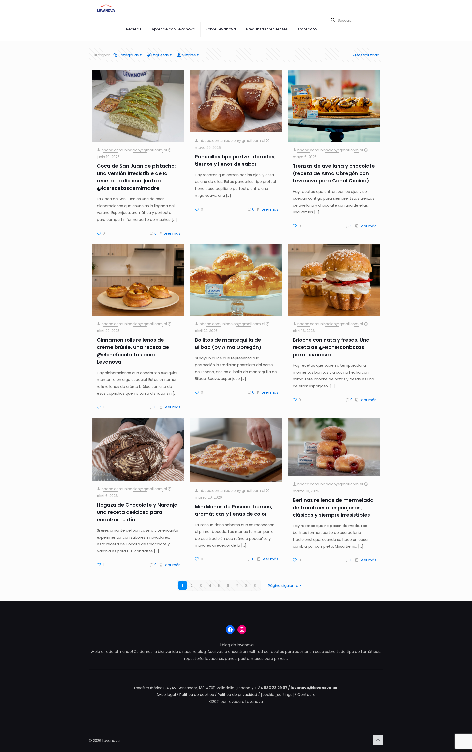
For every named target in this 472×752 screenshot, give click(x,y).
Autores (188, 55)
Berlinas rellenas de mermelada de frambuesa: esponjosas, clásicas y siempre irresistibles (333, 507)
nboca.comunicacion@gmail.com (132, 149)
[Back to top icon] (378, 740)
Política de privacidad (238, 694)
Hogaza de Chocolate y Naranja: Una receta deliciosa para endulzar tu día (138, 512)
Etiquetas (160, 55)
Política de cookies (197, 694)
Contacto (306, 694)
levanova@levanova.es (314, 687)
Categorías (128, 55)
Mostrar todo (367, 55)
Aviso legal (166, 694)
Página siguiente (283, 585)
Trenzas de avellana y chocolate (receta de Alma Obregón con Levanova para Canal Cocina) (334, 173)
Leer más (172, 233)
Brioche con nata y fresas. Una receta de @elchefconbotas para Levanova (331, 347)
